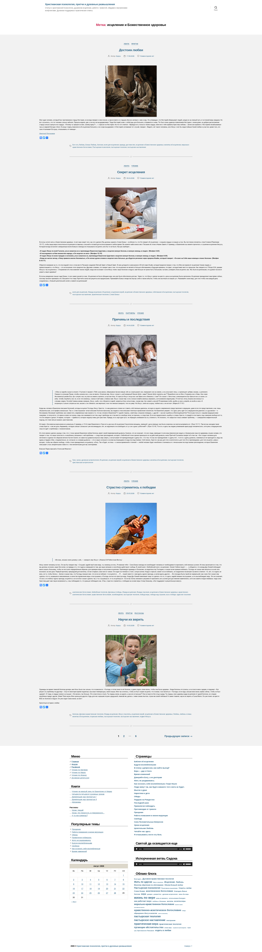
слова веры (168, 928)
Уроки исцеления (141, 825)
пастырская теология (119, 147)
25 (90, 893)
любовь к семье (185, 714)
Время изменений (79, 851)
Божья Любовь (90, 144)
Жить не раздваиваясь (81, 840)
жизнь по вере (144, 897)
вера (143, 893)
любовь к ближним (159, 901)
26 (99, 893)
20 (107, 888)
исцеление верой (117, 292)
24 (82, 893)
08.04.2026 (130, 178)
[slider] (188, 849)
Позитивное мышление (169, 888)
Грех (74, 460)
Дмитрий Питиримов (47, 133)
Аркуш (118, 56)
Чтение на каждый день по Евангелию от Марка (92, 791)
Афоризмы (76, 802)
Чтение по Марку (79, 772)
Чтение (134, 166)
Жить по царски (143, 881)
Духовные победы (115, 592)
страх (189, 928)
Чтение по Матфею (80, 769)
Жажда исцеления (95, 292)
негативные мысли (139, 907)
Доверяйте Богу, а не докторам (148, 777)
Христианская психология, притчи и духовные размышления (80, 4)
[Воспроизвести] (137, 849)
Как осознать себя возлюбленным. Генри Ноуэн (155, 783)
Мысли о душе (140, 790)
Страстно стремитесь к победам (131, 487)
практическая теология (100, 294)
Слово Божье (114, 294)
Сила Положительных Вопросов (148, 822)
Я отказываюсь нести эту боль (148, 834)
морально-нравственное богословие (154, 904)
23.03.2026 (130, 493)
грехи (79, 460)
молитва (170, 901)
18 (90, 888)
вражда (122, 144)
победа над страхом (157, 594)
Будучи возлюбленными (82, 843)
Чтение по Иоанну (79, 775)
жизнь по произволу (162, 898)
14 (115, 884)
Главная (75, 761)
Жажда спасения (143, 592)
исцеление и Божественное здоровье (149, 144)
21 (115, 888)
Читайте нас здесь (142, 831)
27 (107, 893)
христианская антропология (82, 462)
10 (82, 884)
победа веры (145, 594)
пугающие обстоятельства (148, 927)
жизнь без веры (184, 894)
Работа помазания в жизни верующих (87, 832)
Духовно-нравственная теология (91, 714)
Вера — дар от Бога (143, 771)
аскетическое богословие (81, 592)
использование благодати (177, 898)
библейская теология (99, 592)
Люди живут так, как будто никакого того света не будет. (159, 787)
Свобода (75, 845)
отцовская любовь (96, 716)
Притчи (134, 44)
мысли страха (179, 904)
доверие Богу (157, 894)
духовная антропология (90, 460)
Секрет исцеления (131, 172)
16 (74, 888)
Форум (75, 764)
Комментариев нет (147, 56)
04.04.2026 (130, 325)
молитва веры (180, 901)
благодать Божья (180, 891)
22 (123, 888)
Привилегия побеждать (81, 837)
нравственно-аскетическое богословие (157, 910)
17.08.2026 (130, 56)
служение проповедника (179, 927)
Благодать (138, 879)
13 (107, 884)
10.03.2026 (130, 625)
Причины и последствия (131, 319)
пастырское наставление (136, 147)
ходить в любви (163, 930)
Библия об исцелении (144, 761)
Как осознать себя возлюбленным (86, 848)
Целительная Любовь (144, 828)
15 (123, 884)
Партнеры (130, 313)
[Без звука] (184, 849)
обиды (184, 910)
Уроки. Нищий (77, 810)
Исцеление (106, 292)
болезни (100, 144)
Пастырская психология (101, 147)
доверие (149, 894)
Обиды (75, 834)
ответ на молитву (163, 913)
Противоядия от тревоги (145, 809)
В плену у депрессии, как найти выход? (151, 767)
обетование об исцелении (162, 292)
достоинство (130, 144)
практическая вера (146, 924)
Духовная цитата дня (80, 777)
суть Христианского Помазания (144, 931)
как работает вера (142, 901)
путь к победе (171, 594)
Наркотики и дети (142, 793)
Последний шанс (141, 802)
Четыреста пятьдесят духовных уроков (88, 794)
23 (74, 893)
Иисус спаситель (125, 714)
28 (115, 893)
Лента (126, 44)
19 (99, 888)
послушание (170, 920)
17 (82, 888)
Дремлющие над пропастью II (84, 799)
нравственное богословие (101, 594)
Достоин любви (131, 49)
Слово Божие (139, 891)
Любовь (176, 714)
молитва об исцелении (172, 144)
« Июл (73, 901)
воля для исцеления (111, 144)
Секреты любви (185, 888)
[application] (163, 849)
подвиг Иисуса (145, 716)
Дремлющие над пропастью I (84, 796)
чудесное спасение (184, 594)
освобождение (117, 594)
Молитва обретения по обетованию (149, 885)
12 (99, 884)
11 (90, 884)
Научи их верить (131, 619)
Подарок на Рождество (144, 799)
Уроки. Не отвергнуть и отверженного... (88, 812)
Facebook (76, 767)
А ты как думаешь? (80, 815)
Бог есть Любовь (78, 144)
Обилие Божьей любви (173, 885)
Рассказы (139, 613)
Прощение (76, 829)
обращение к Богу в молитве (145, 913)
